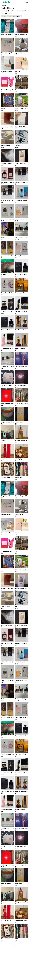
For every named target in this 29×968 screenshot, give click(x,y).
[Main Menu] (2, 2)
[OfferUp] (6, 2)
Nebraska (4, 5)
